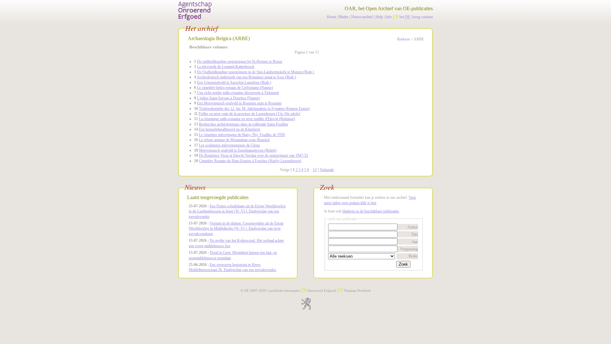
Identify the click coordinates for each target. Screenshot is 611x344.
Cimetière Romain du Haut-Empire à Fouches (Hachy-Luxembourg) (250, 161)
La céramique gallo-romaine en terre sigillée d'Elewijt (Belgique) (247, 119)
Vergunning (409, 249)
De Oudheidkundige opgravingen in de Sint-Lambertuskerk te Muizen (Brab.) (255, 72)
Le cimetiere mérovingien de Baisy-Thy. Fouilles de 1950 (242, 135)
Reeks (413, 256)
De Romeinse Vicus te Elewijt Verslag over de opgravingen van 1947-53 (253, 155)
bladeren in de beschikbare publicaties (370, 211)
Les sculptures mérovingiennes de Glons (229, 145)
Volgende (327, 170)
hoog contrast (422, 17)
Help (379, 17)
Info (388, 17)
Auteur (412, 227)
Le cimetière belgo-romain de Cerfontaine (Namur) (235, 87)
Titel (414, 234)
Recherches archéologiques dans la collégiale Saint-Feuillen (243, 124)
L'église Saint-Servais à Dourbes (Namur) (228, 98)
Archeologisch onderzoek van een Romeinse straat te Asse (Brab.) (246, 77)
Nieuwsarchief (362, 17)
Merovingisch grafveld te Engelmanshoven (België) (238, 150)
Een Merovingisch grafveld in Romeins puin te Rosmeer (239, 103)
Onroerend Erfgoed (321, 290)
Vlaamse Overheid (357, 290)
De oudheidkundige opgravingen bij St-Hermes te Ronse (239, 61)
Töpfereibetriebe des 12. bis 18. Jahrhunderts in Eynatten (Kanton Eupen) (254, 108)
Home (331, 17)
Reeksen (403, 39)
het (404, 17)
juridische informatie (284, 290)
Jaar (415, 242)
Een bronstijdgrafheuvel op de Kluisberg (229, 129)
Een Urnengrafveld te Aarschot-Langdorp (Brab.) (234, 82)
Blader (343, 17)
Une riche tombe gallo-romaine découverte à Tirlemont (238, 92)
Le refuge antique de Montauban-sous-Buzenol (234, 140)
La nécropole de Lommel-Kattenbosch (225, 66)
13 (315, 170)
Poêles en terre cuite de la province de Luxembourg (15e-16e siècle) (249, 113)
